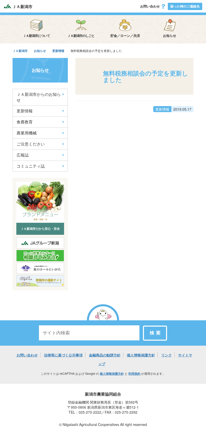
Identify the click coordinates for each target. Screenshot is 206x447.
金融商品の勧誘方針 (105, 354)
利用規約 (134, 373)
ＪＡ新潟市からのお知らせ (39, 97)
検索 (156, 332)
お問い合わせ (150, 6)
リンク (166, 354)
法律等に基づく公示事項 (63, 354)
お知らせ (169, 35)
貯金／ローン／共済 (125, 35)
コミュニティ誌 (31, 166)
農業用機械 (27, 133)
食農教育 (25, 122)
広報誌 (23, 155)
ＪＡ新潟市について (36, 35)
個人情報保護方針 (141, 354)
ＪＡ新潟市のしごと (80, 35)
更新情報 (25, 111)
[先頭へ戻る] (103, 320)
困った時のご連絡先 (185, 6)
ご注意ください (31, 144)
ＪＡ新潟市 (21, 6)
